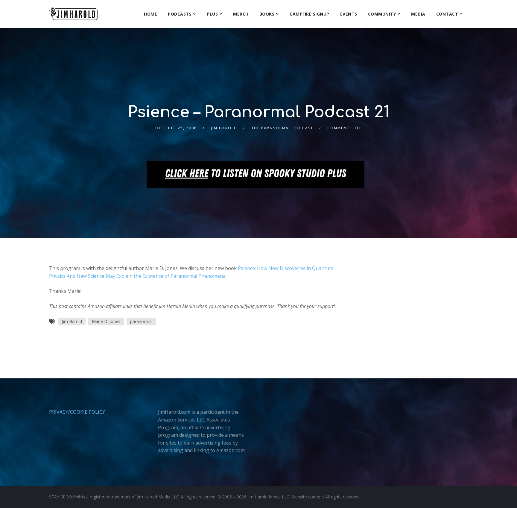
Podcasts (179, 14)
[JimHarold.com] (73, 14)
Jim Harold (224, 128)
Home (150, 14)
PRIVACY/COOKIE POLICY (77, 412)
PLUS (212, 14)
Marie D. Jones (106, 321)
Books (267, 14)
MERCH (241, 14)
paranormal (141, 321)
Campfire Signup (309, 14)
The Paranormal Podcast (282, 128)
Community (382, 14)
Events (348, 14)
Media (418, 14)
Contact (447, 14)
